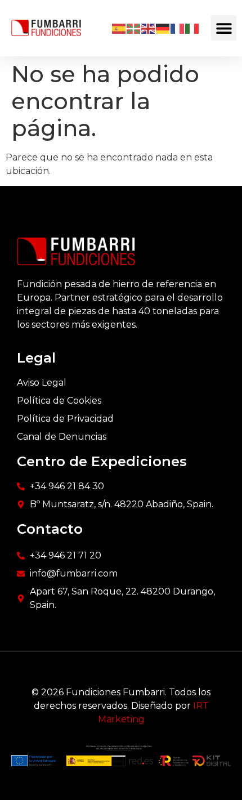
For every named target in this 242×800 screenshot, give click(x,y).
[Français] (178, 28)
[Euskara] (134, 28)
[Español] (119, 28)
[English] (148, 28)
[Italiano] (192, 28)
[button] (223, 28)
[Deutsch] (163, 28)
